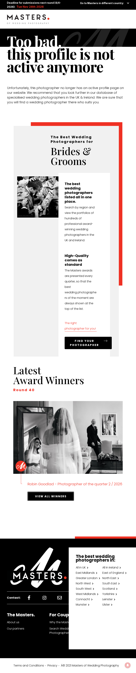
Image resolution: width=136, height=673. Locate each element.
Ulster (106, 605)
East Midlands (85, 573)
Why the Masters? (61, 622)
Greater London (87, 578)
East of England (113, 573)
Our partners (15, 629)
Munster (81, 605)
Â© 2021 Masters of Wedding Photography (90, 665)
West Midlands (86, 594)
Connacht (83, 599)
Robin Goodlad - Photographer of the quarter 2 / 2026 (74, 484)
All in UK (81, 567)
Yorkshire (108, 594)
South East (109, 583)
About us (13, 622)
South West (84, 589)
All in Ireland (110, 567)
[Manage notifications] (128, 665)
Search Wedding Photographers (60, 631)
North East (109, 578)
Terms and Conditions (28, 665)
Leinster (107, 599)
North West (83, 583)
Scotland (108, 589)
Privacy (52, 665)
